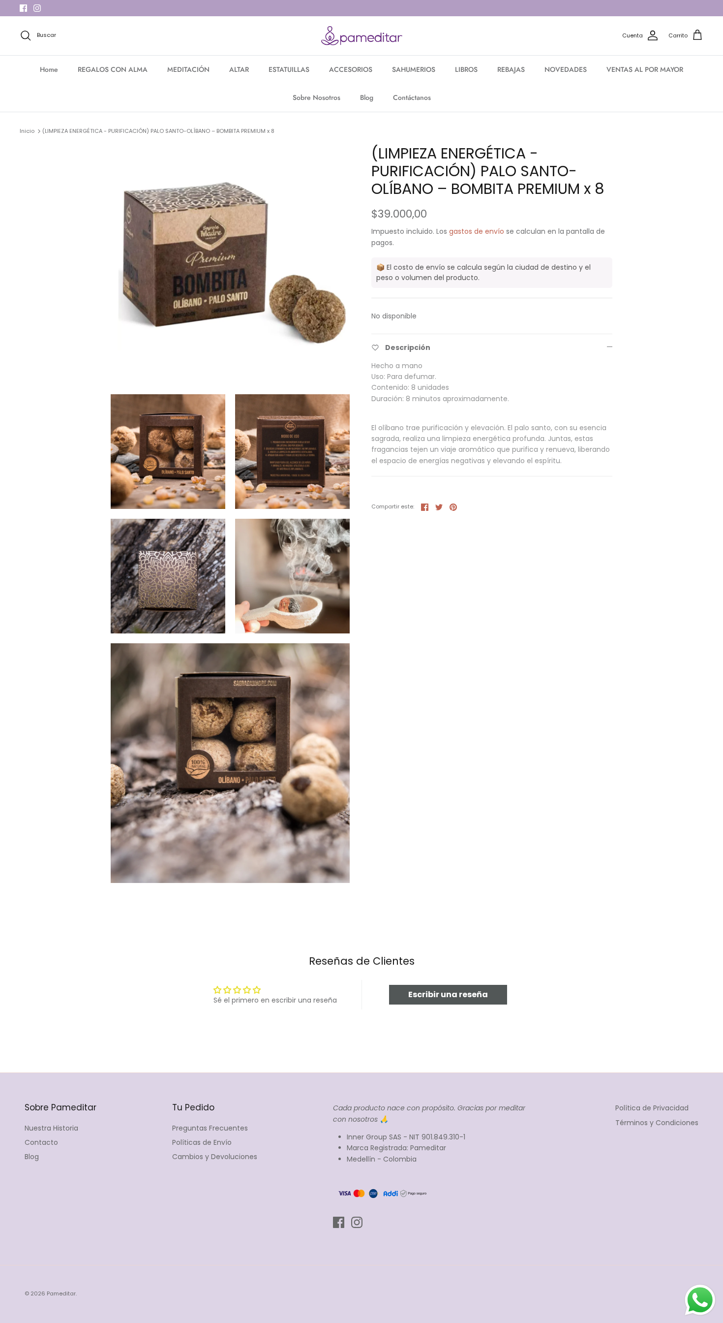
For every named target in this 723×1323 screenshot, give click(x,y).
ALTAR (239, 69)
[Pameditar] (361, 36)
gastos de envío (476, 231)
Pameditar (61, 1293)
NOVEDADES (565, 69)
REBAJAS (511, 69)
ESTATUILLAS (289, 69)
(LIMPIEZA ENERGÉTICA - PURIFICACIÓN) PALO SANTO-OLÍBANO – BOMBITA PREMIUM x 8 (158, 131)
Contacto (41, 1142)
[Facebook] (23, 8)
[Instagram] (37, 8)
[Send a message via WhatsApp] (700, 1300)
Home (49, 69)
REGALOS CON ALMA (113, 69)
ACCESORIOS (350, 69)
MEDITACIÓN (188, 69)
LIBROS (466, 69)
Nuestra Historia (51, 1128)
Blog (366, 97)
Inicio (27, 131)
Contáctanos (412, 97)
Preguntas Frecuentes (210, 1128)
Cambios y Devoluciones (214, 1157)
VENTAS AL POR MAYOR (644, 69)
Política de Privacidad (652, 1108)
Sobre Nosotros (316, 97)
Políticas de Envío (202, 1142)
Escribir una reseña (448, 994)
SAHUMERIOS (413, 69)
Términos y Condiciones (656, 1123)
